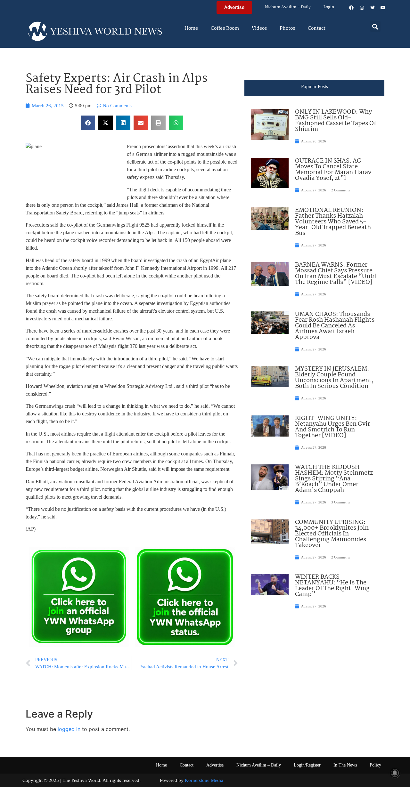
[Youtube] (383, 7)
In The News (345, 765)
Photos (287, 28)
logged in (69, 729)
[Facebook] (351, 7)
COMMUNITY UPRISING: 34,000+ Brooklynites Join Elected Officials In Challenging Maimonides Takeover (332, 534)
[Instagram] (361, 7)
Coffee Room (225, 28)
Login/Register (307, 765)
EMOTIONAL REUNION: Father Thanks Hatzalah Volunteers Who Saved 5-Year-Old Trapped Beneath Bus (333, 221)
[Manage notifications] (395, 773)
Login (329, 7)
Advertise (215, 765)
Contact (316, 28)
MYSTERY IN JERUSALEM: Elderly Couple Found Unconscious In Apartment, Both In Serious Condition (334, 377)
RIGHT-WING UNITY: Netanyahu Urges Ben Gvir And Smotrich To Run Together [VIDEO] (332, 427)
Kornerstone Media (204, 780)
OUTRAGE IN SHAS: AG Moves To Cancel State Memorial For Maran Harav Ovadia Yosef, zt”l (333, 169)
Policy (375, 765)
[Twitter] (372, 7)
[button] (375, 26)
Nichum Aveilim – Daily (288, 7)
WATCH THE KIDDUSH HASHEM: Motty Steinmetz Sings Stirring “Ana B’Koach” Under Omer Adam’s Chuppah (334, 478)
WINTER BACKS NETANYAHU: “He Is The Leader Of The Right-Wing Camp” (332, 585)
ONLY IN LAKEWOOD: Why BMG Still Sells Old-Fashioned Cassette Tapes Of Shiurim (335, 120)
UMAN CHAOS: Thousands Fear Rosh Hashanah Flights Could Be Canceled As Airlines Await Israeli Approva (334, 325)
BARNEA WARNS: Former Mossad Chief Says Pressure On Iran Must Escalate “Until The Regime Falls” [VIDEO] (336, 273)
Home (191, 28)
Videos (259, 28)
